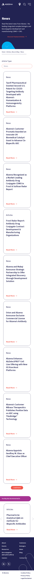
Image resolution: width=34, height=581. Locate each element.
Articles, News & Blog (13, 52)
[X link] (9, 564)
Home (3, 52)
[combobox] (17, 66)
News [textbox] (6, 66)
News (21, 549)
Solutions (22, 543)
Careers (4, 558)
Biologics (22, 546)
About (4, 543)
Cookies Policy (25, 573)
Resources (5, 549)
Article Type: (7, 61)
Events (4, 546)
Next (33, 519)
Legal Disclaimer (26, 578)
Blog (20, 552)
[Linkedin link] (4, 564)
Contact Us (23, 558)
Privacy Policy (25, 576)
